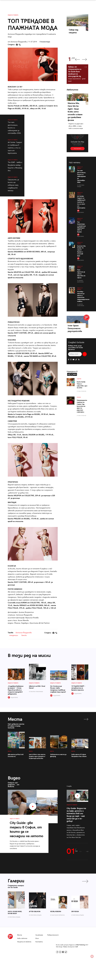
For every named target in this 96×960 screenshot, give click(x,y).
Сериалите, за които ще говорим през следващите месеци (13, 184)
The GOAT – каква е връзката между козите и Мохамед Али (15, 165)
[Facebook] (17, 44)
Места (19, 935)
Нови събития (22, 938)
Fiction (65, 947)
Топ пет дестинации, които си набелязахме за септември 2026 (14, 126)
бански (24, 635)
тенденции (13, 635)
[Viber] (19, 44)
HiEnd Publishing (80, 945)
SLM (76, 947)
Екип (37, 938)
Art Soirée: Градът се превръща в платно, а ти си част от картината (15, 146)
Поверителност (53, 935)
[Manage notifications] (92, 956)
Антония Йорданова (24, 633)
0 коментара (45, 42)
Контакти (39, 942)
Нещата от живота (13, 15)
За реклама (39, 935)
